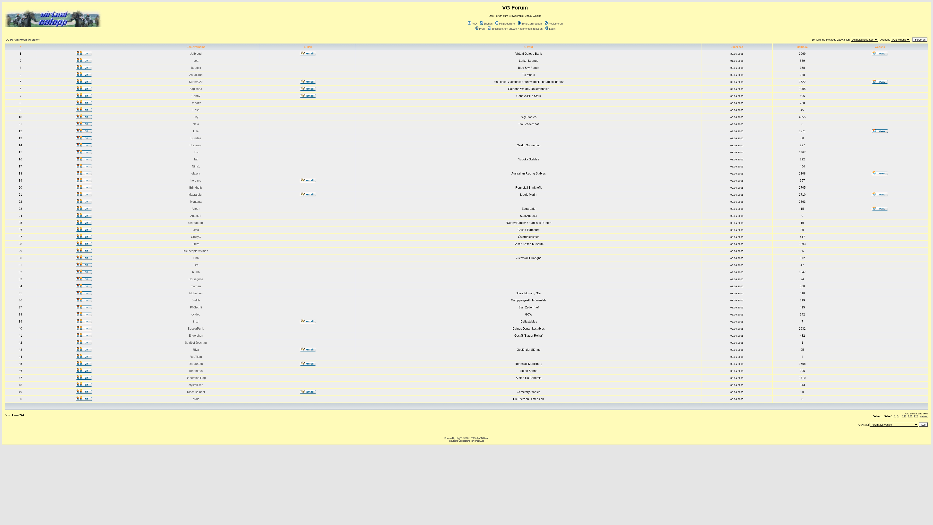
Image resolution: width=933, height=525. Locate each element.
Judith (196, 300)
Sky (195, 117)
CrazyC (196, 237)
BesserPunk (196, 328)
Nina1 (196, 166)
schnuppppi (196, 223)
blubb (196, 272)
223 (910, 416)
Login (552, 28)
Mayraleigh (196, 194)
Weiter (924, 416)
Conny (195, 96)
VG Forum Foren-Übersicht (23, 39)
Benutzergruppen (531, 23)
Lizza (195, 244)
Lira (196, 265)
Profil (482, 28)
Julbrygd (196, 53)
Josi (196, 152)
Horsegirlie (196, 279)
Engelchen (196, 335)
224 (916, 416)
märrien (196, 286)
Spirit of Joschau (196, 342)
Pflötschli (196, 307)
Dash (195, 110)
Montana (196, 201)
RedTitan (196, 357)
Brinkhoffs (195, 187)
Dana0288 (196, 364)
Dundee (195, 138)
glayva (195, 173)
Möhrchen (196, 293)
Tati (196, 159)
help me (195, 180)
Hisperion (196, 145)
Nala (196, 124)
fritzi (196, 321)
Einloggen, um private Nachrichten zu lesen (517, 28)
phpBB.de (479, 440)
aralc (196, 399)
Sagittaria (196, 89)
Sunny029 (196, 82)
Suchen (488, 23)
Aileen (196, 208)
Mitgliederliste (507, 23)
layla (196, 230)
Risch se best (196, 392)
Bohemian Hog (196, 378)
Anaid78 (195, 216)
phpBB (459, 438)
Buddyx (196, 68)
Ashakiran (196, 75)
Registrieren (555, 23)
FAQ (474, 23)
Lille (196, 131)
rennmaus (196, 371)
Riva (196, 349)
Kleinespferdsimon (195, 251)
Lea (196, 60)
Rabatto (196, 103)
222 (904, 416)
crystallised (196, 385)
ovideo (195, 314)
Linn (196, 258)
